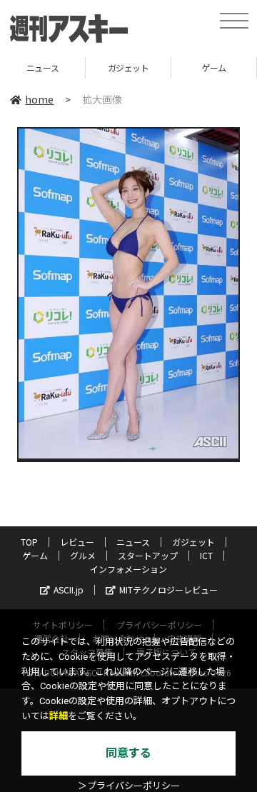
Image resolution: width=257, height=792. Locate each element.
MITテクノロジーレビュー (168, 589)
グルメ (83, 555)
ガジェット (84, 67)
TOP (29, 542)
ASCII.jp (69, 589)
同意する (128, 753)
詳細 (58, 716)
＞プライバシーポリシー (129, 786)
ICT (206, 555)
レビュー (77, 542)
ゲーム (170, 67)
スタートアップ (148, 555)
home (39, 99)
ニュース (133, 542)
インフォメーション (128, 569)
